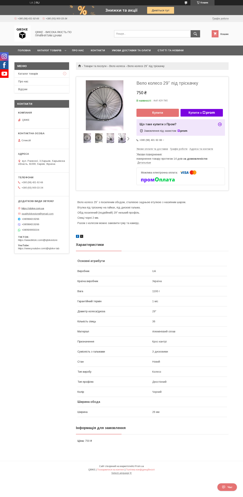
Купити (157, 112)
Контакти (98, 50)
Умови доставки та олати (131, 50)
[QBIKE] (22, 40)
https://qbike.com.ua (32, 208)
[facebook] (77, 236)
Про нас (78, 50)
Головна (24, 50)
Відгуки (22, 89)
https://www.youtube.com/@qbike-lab (38, 248)
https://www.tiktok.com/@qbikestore (37, 240)
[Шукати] (195, 33)
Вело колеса (117, 66)
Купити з (195, 112)
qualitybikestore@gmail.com (38, 213)
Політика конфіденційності (140, 469)
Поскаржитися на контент (110, 469)
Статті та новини (171, 50)
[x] (81, 236)
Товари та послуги (95, 66)
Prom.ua (139, 466)
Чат (230, 487)
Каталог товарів (49, 50)
